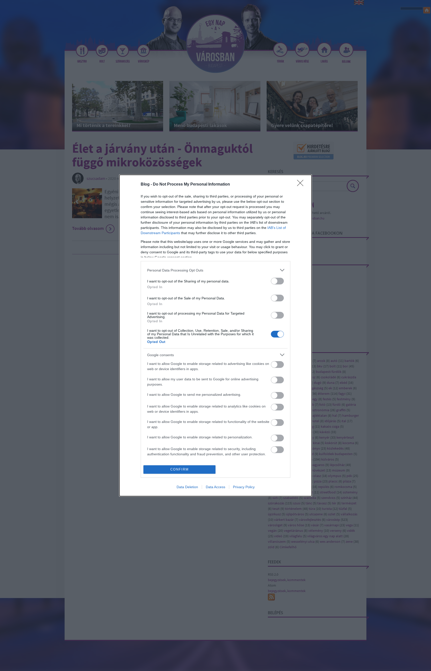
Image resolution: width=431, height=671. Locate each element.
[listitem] (215, 270)
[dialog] (215, 335)
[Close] (302, 184)
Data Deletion (187, 487)
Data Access (215, 487)
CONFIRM (179, 469)
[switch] (277, 281)
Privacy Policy (244, 487)
